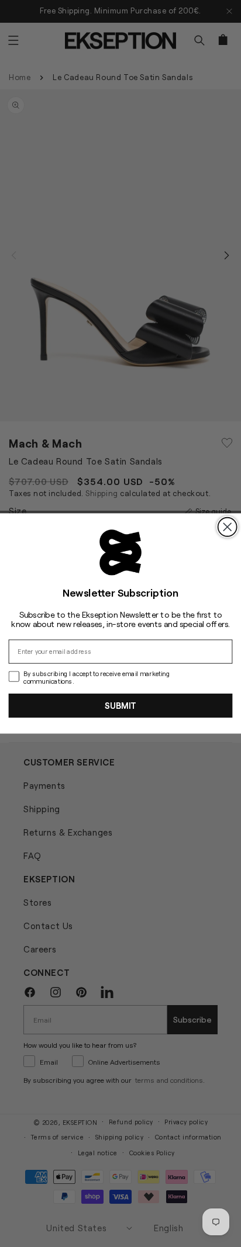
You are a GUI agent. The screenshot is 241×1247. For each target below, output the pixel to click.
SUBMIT (121, 705)
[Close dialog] (227, 527)
